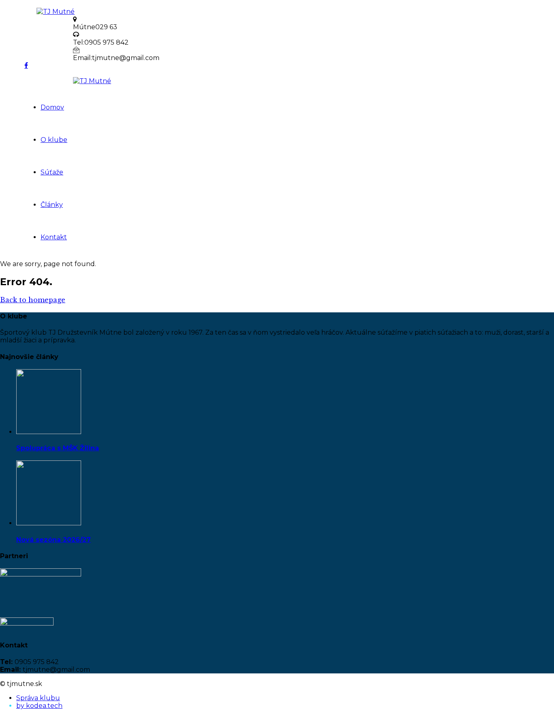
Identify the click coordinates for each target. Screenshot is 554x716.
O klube (54, 140)
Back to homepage (32, 300)
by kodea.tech (39, 706)
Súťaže (52, 172)
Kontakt (54, 237)
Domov (52, 107)
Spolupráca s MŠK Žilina (57, 448)
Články (52, 205)
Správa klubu (38, 698)
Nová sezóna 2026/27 (53, 540)
